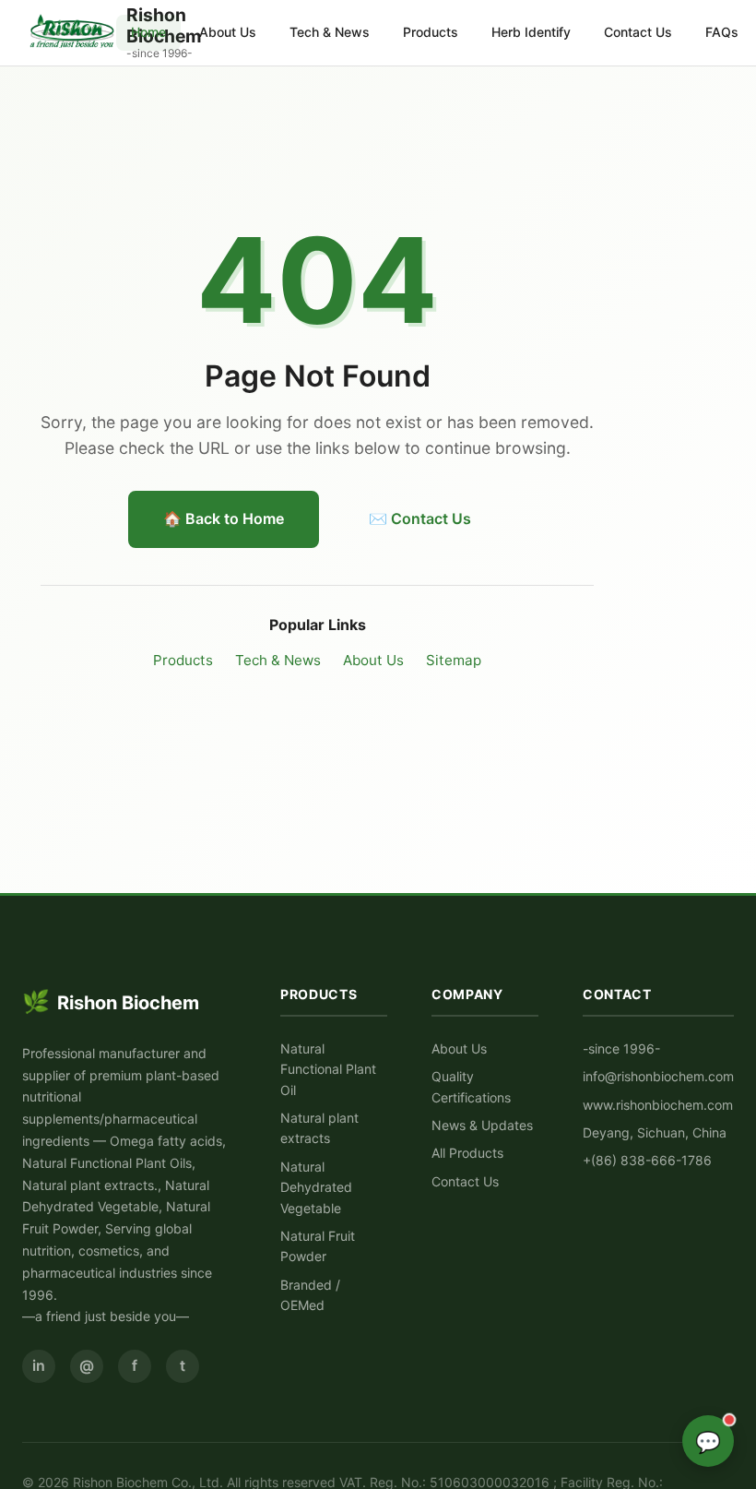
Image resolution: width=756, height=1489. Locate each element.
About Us (227, 32)
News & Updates (482, 1125)
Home (148, 32)
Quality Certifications (471, 1086)
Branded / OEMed (310, 1295)
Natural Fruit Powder (317, 1246)
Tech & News (329, 32)
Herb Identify (531, 32)
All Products (467, 1153)
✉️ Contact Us (420, 518)
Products (430, 32)
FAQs (721, 32)
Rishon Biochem (110, 1001)
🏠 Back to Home (223, 518)
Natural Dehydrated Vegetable (316, 1187)
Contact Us (638, 32)
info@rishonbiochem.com (658, 1076)
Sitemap (453, 660)
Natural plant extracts (319, 1128)
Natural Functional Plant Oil (328, 1069)
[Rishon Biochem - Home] (73, 32)
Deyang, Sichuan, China (654, 1132)
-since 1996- (621, 1048)
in (38, 1365)
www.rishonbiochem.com (658, 1105)
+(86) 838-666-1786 (647, 1160)
